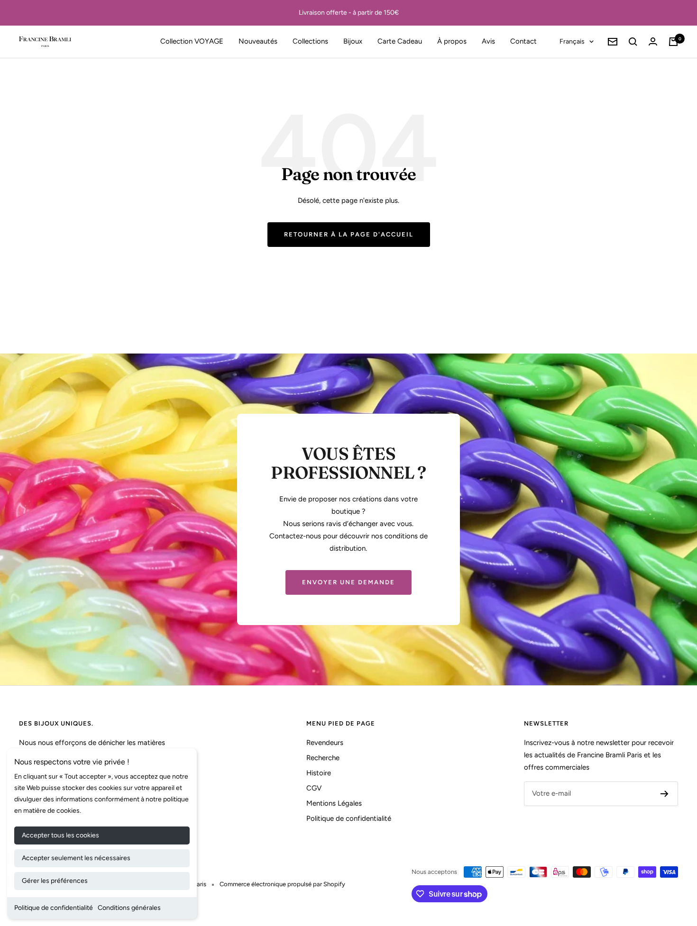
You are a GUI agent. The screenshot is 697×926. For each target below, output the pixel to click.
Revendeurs (324, 742)
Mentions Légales (334, 803)
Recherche (322, 758)
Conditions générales (129, 908)
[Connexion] (653, 41)
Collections (310, 41)
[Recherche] (633, 41)
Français (572, 41)
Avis (488, 41)
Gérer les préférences (55, 881)
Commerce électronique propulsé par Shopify (282, 884)
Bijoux (352, 41)
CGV (313, 788)
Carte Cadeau (399, 41)
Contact (523, 41)
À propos (452, 41)
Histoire (318, 773)
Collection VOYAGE (191, 41)
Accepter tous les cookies (60, 835)
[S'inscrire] (664, 793)
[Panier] (673, 41)
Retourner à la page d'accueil (348, 234)
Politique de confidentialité (53, 908)
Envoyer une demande (348, 582)
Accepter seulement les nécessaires (76, 858)
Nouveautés (257, 41)
